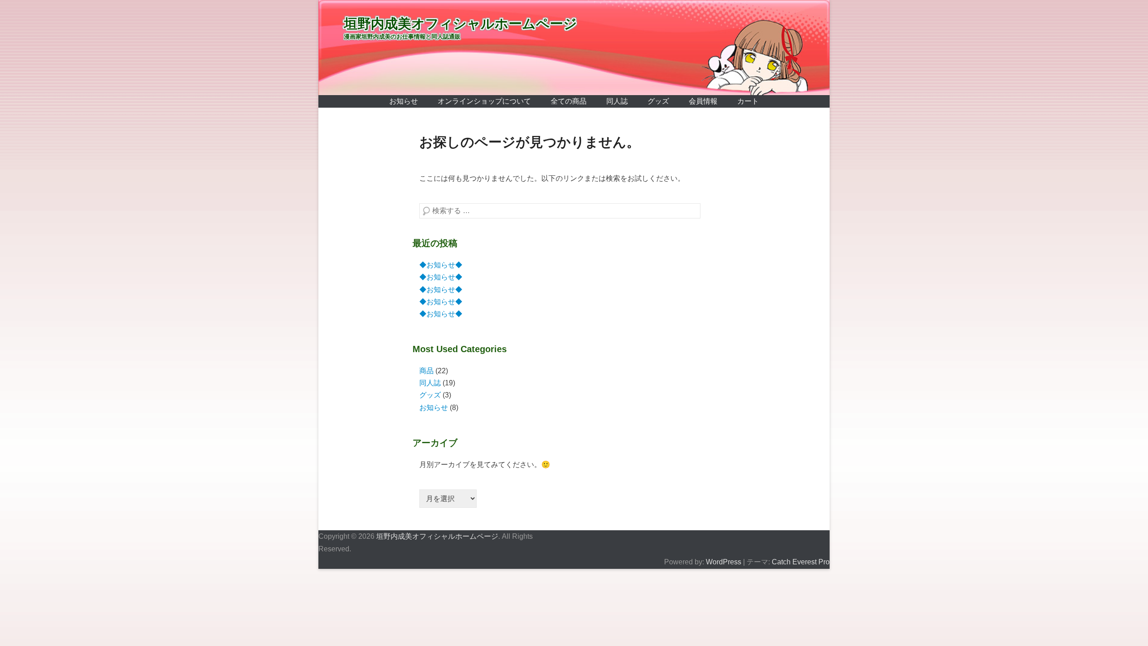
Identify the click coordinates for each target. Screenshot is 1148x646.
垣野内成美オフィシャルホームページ (460, 23)
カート (748, 101)
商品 (426, 371)
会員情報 (703, 101)
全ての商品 (569, 101)
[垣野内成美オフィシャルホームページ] (574, 47)
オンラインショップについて (484, 101)
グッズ (658, 101)
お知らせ (403, 101)
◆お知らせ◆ (440, 265)
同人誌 (617, 101)
